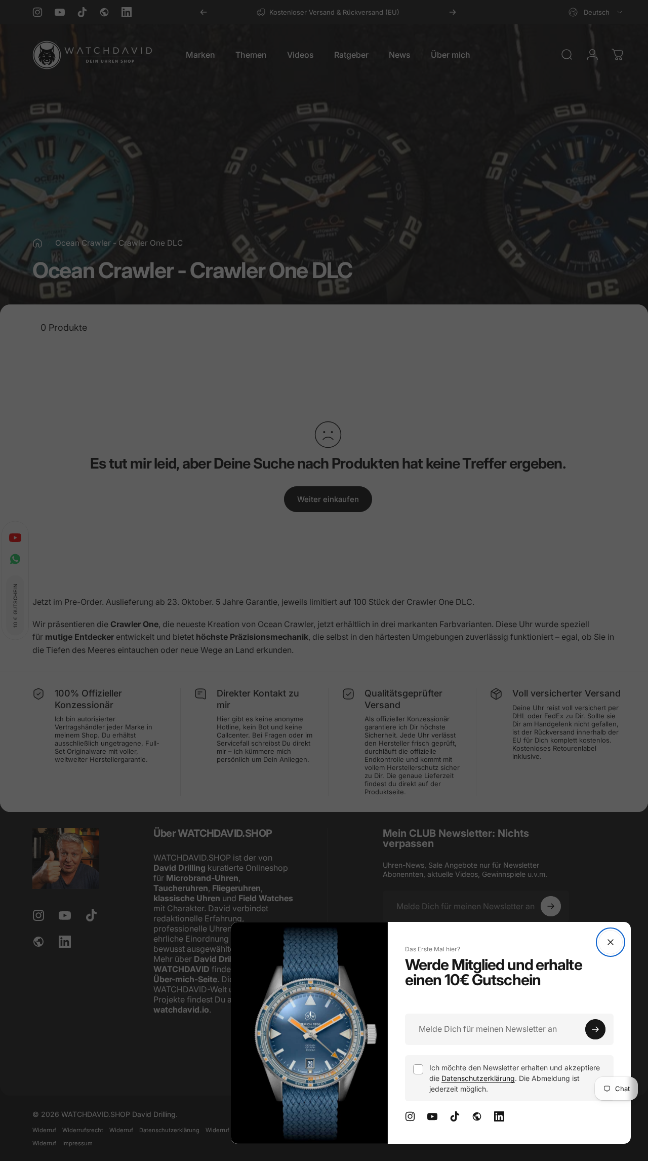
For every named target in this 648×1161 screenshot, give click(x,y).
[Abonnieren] (595, 1029)
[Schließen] (610, 942)
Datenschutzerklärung (478, 1078)
